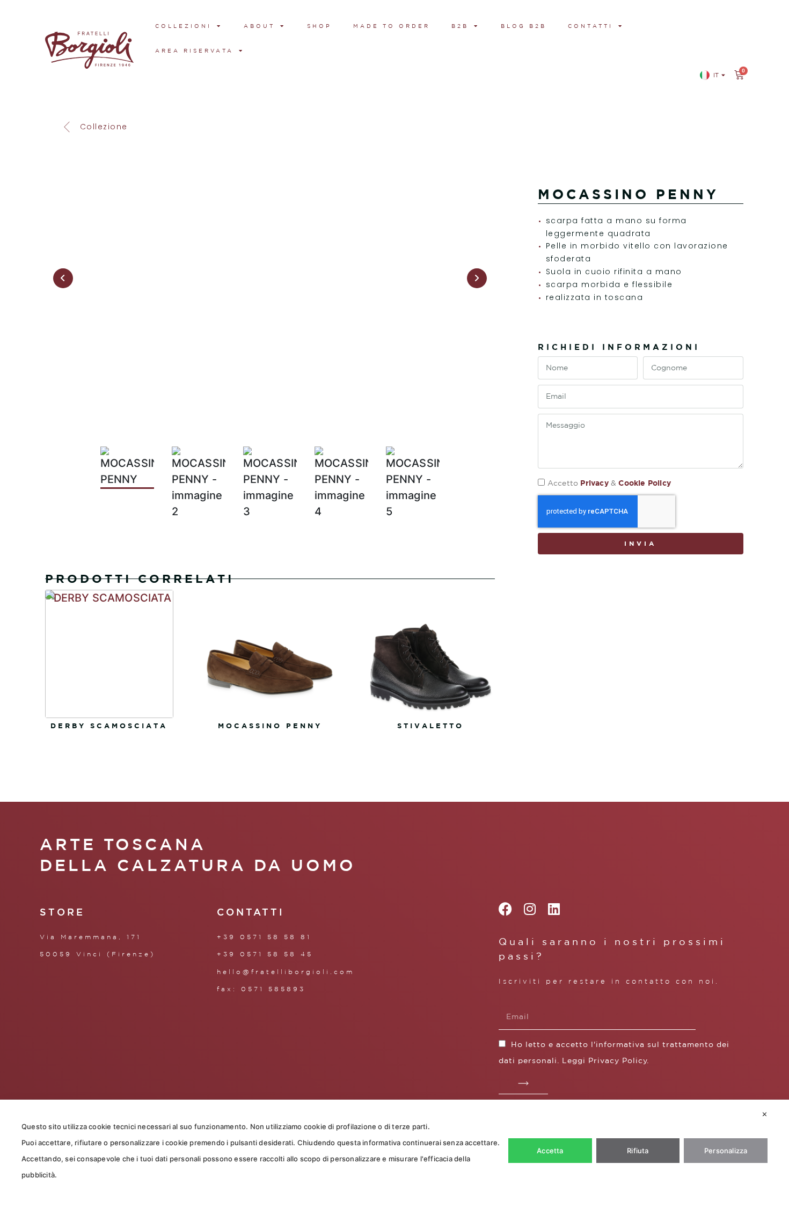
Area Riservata (194, 50)
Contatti (590, 26)
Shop (319, 26)
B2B (460, 26)
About (259, 26)
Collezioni (183, 26)
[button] (94, 127)
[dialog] (394, 1157)
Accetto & (609, 483)
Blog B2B (523, 26)
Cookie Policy (644, 482)
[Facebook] (505, 909)
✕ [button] (765, 1114)
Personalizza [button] (725, 1150)
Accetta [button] (550, 1150)
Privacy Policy (617, 1060)
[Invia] (523, 1083)
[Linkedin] (553, 909)
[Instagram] (529, 909)
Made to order (391, 26)
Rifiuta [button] (637, 1150)
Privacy (594, 482)
